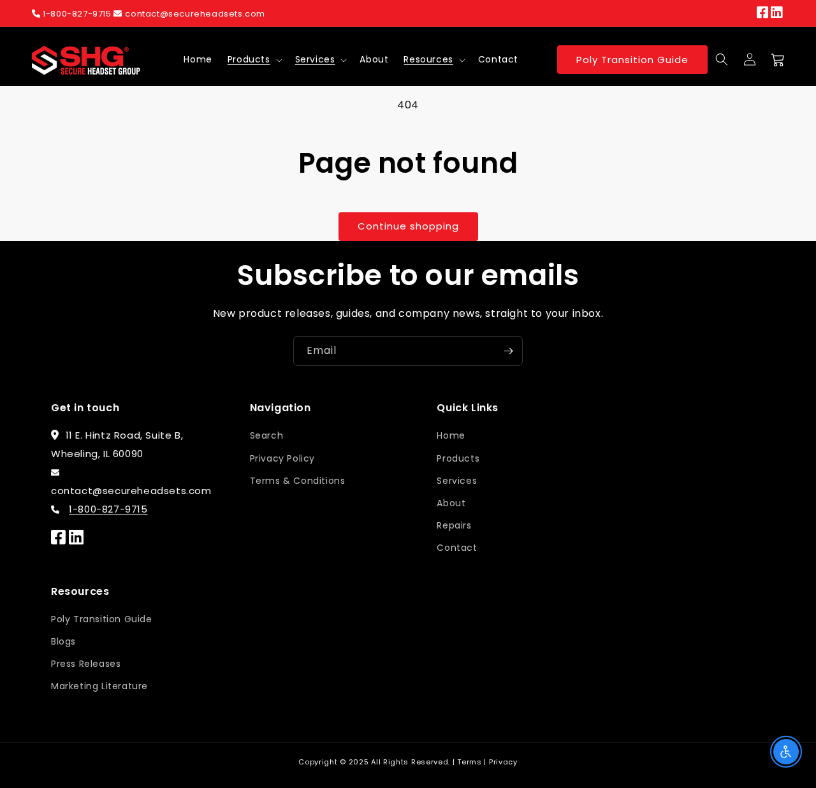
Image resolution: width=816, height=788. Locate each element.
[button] (254, 59)
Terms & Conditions (298, 480)
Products (249, 59)
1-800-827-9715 (77, 14)
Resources (428, 59)
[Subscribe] (508, 351)
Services (315, 59)
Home (451, 435)
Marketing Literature (99, 686)
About (451, 503)
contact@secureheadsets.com (195, 14)
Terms (469, 762)
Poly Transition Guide (632, 59)
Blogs (63, 641)
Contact (457, 547)
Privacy (503, 762)
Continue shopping (408, 226)
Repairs (454, 525)
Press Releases (85, 663)
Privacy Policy (282, 458)
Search (267, 435)
